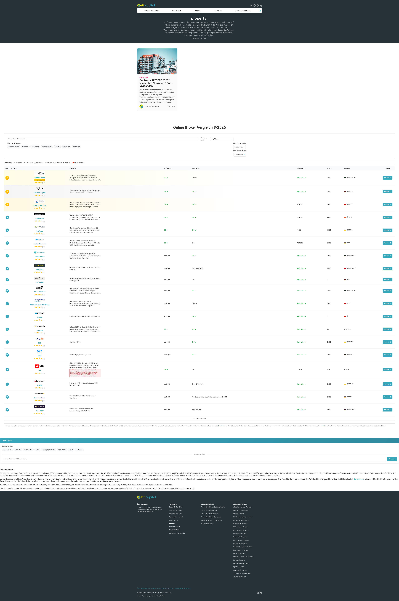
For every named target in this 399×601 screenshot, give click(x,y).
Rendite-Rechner (239, 560)
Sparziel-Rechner (239, 567)
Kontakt (153, 588)
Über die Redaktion (143, 588)
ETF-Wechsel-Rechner (240, 530)
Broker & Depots (151, 11)
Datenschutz (169, 588)
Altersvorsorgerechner (240, 510)
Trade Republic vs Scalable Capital (213, 507)
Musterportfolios (174, 530)
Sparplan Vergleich (175, 510)
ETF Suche (176, 11)
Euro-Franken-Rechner (241, 540)
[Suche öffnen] (260, 10)
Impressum (160, 588)
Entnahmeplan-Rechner (241, 520)
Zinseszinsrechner (239, 577)
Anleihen (79, 450)
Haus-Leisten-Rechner (241, 550)
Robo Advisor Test (175, 513)
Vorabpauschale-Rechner (242, 573)
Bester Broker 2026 (175, 507)
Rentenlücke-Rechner (240, 563)
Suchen (391, 459)
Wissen (198, 11)
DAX (37, 450)
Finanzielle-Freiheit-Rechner (242, 547)
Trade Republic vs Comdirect (211, 517)
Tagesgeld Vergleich (176, 517)
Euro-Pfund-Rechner (240, 543)
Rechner (218, 11)
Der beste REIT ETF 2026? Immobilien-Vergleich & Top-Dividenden (155, 83)
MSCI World (7, 450)
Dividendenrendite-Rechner (242, 517)
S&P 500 (17, 450)
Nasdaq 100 (28, 450)
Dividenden (62, 450)
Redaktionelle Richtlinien (183, 588)
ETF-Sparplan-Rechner (241, 527)
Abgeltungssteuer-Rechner (242, 507)
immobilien (143, 77)
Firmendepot (173, 520)
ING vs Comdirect (207, 523)
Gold (71, 450)
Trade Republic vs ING (209, 510)
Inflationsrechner (239, 553)
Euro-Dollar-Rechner (240, 537)
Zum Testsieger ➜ (243, 11)
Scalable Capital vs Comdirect (211, 520)
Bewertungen (359, 479)
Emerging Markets (48, 450)
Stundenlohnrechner (240, 570)
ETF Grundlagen (174, 526)
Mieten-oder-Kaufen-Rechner (243, 557)
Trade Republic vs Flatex (209, 513)
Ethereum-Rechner (239, 533)
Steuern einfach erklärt (177, 533)
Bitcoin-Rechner (238, 513)
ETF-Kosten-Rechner (240, 523)
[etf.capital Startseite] (146, 5)
